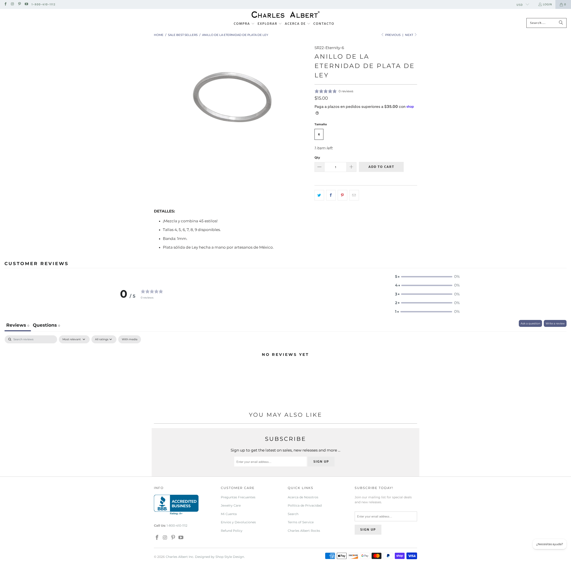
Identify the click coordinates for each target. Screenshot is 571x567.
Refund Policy (231, 531)
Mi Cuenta (229, 514)
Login (547, 4)
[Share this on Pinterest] (342, 195)
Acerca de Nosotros (303, 497)
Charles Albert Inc (179, 557)
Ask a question (530, 323)
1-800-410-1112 (43, 4)
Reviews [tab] (17, 325)
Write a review (555, 323)
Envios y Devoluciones (238, 522)
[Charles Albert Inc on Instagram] (12, 4)
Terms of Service (301, 522)
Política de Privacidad (305, 505)
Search (293, 514)
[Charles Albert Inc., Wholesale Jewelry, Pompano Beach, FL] (176, 505)
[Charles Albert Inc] (286, 14)
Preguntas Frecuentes (238, 497)
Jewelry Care (231, 505)
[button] (244, 24)
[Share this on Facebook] (331, 195)
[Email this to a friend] (354, 195)
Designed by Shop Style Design (219, 557)
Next (409, 35)
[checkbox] (129, 339)
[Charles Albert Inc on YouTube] (26, 4)
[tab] (46, 325)
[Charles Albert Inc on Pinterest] (19, 4)
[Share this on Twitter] (319, 195)
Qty (317, 157)
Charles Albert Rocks (304, 531)
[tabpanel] (285, 369)
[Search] (561, 23)
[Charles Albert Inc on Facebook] (5, 4)
